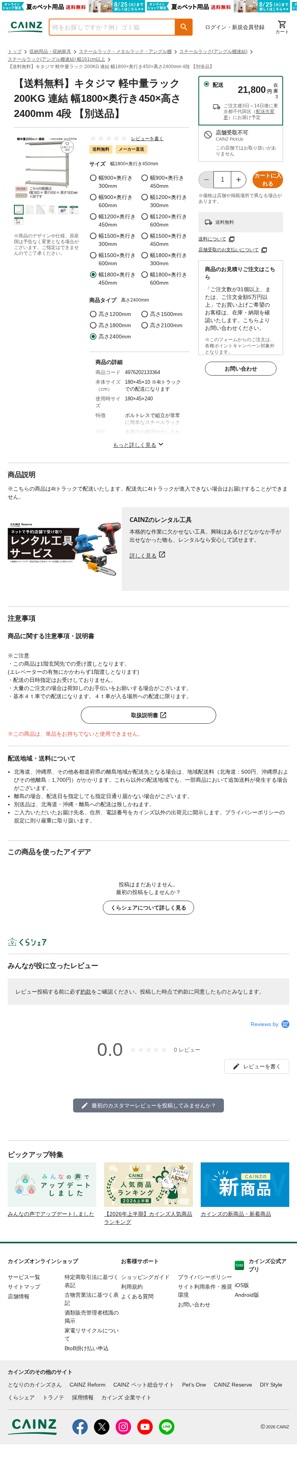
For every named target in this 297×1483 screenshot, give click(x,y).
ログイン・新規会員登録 (235, 27)
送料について (212, 239)
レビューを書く (147, 138)
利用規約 (132, 1287)
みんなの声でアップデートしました (51, 1214)
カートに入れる (268, 179)
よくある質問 (137, 1296)
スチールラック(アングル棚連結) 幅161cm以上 (56, 59)
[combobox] (106, 27)
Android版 (247, 1295)
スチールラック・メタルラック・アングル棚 (125, 51)
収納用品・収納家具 (50, 51)
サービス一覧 (24, 1277)
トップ (15, 51)
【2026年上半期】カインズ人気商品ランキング (148, 1218)
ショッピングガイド (145, 1277)
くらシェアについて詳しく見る (148, 908)
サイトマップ (24, 1287)
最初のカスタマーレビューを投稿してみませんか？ (154, 1105)
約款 (85, 992)
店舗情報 (18, 1296)
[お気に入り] (67, 146)
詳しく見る (143, 555)
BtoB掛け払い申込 (87, 1348)
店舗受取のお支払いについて (228, 249)
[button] (184, 27)
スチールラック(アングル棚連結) (213, 51)
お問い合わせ (241, 369)
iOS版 (242, 1285)
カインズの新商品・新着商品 (236, 1214)
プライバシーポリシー (205, 1277)
